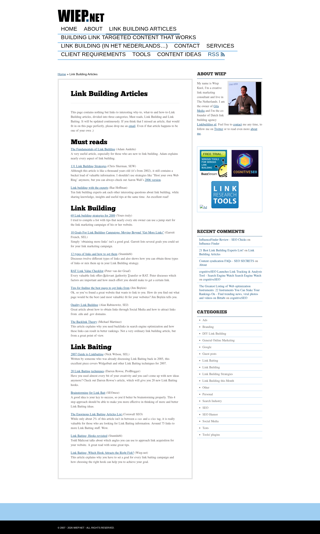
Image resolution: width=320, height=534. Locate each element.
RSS (213, 54)
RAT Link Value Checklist (87, 271)
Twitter (218, 129)
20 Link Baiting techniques (87, 371)
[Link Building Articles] (109, 93)
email (132, 126)
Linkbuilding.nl (206, 124)
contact (237, 124)
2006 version (153, 180)
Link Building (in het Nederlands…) (114, 46)
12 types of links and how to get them (94, 254)
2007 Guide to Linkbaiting (87, 354)
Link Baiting (210, 360)
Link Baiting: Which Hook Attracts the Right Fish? (102, 453)
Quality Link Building (84, 305)
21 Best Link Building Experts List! (221, 250)
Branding (208, 327)
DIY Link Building (214, 333)
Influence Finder (209, 243)
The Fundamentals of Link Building (93, 149)
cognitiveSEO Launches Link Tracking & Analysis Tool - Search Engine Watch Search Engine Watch (230, 273)
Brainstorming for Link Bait (88, 392)
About (93, 29)
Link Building (211, 367)
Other (205, 387)
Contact (187, 46)
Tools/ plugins (211, 434)
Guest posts (209, 354)
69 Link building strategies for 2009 (93, 215)
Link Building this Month (218, 381)
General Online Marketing (218, 340)
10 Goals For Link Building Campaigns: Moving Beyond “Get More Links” (117, 232)
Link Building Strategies (217, 374)
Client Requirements (93, 54)
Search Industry (212, 401)
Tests (205, 428)
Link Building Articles (143, 29)
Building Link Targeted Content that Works (128, 37)
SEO (205, 408)
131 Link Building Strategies (88, 166)
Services (220, 46)
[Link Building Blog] (81, 20)
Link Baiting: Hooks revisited (89, 436)
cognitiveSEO (211, 279)
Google (206, 347)
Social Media (210, 421)
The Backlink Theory (84, 322)
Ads (204, 320)
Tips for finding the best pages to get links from (100, 288)
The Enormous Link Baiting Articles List (97, 414)
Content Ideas (179, 54)
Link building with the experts (89, 187)
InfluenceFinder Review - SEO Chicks (222, 239)
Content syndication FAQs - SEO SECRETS (226, 261)
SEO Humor (210, 414)
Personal (207, 394)
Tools (141, 54)
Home (69, 29)
